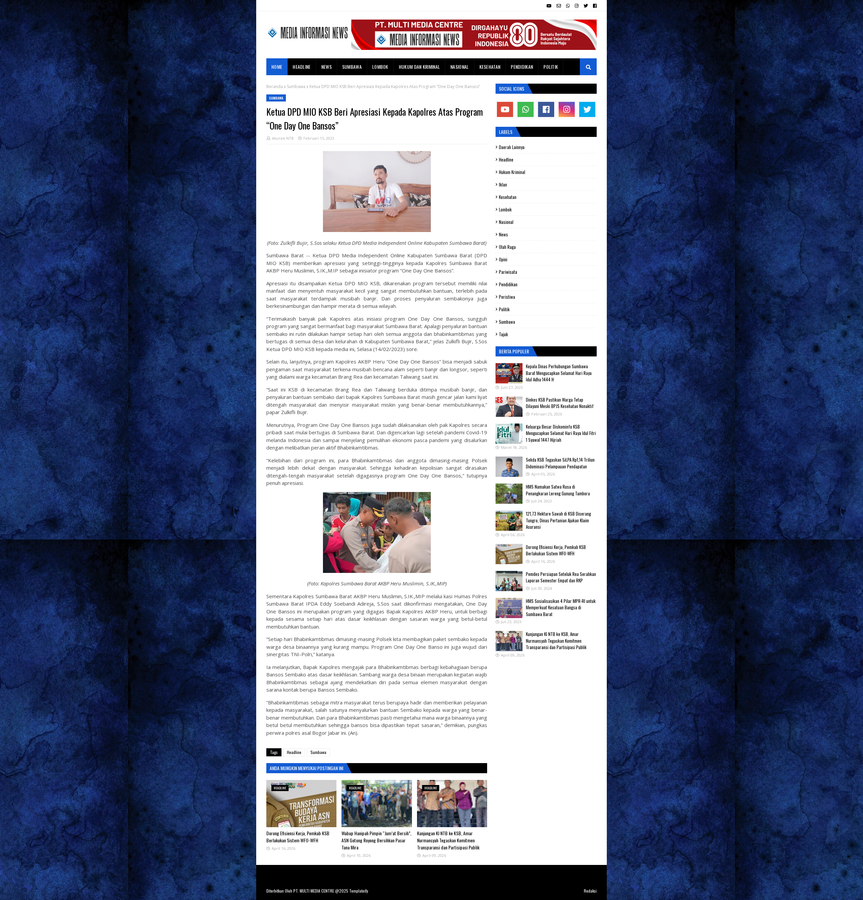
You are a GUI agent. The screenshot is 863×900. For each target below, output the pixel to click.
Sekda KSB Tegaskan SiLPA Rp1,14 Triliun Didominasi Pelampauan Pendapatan (560, 463)
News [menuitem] (326, 66)
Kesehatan (507, 197)
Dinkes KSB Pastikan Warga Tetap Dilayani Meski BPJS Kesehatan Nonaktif (560, 403)
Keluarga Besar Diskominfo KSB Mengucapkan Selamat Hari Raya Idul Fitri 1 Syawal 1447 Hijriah (561, 433)
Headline (294, 752)
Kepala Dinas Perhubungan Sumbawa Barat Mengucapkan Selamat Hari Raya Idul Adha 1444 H (559, 373)
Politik (504, 309)
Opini (503, 259)
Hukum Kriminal (512, 172)
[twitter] (586, 5)
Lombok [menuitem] (380, 66)
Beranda (274, 86)
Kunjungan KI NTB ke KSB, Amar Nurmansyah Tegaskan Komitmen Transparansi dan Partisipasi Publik (448, 840)
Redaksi (590, 891)
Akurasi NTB (283, 138)
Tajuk (503, 334)
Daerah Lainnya (512, 147)
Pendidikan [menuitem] (522, 66)
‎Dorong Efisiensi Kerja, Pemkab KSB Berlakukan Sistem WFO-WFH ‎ (297, 837)
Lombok (505, 209)
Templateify (358, 891)
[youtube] (549, 5)
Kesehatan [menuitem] (490, 66)
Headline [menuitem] (301, 66)
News (503, 234)
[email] (559, 5)
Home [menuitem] (276, 66)
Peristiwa (507, 296)
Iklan (503, 184)
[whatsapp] (567, 5)
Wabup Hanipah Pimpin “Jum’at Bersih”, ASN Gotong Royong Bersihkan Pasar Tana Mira (376, 840)
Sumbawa (296, 86)
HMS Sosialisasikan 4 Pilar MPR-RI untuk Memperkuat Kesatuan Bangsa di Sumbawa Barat (561, 607)
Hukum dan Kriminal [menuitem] (419, 66)
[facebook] (594, 5)
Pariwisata (508, 271)
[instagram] (576, 5)
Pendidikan (508, 284)
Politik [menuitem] (550, 66)
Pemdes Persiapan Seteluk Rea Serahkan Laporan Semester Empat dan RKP (561, 577)
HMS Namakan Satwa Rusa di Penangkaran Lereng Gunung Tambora (558, 490)
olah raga (507, 246)
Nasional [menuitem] (459, 66)
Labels (505, 131)
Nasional (506, 222)
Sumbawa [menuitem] (352, 66)
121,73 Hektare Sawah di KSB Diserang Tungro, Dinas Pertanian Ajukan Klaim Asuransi (558, 520)
